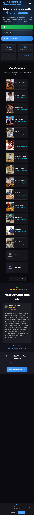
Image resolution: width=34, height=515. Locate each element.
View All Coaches (16, 279)
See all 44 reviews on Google (16, 348)
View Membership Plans (16, 369)
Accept (21, 512)
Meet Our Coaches (11, 38)
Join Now (8, 27)
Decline (13, 512)
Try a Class (9, 32)
